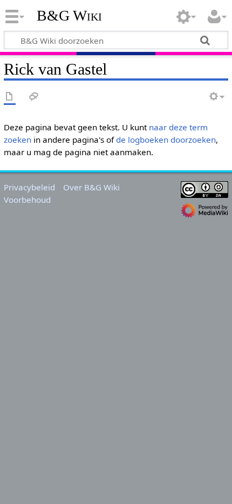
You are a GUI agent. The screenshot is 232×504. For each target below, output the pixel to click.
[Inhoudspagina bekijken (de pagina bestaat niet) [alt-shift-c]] (10, 97)
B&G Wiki (69, 15)
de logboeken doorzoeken (166, 139)
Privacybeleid (29, 187)
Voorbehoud (27, 199)
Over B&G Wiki (91, 187)
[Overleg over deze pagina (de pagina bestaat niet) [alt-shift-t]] (34, 97)
